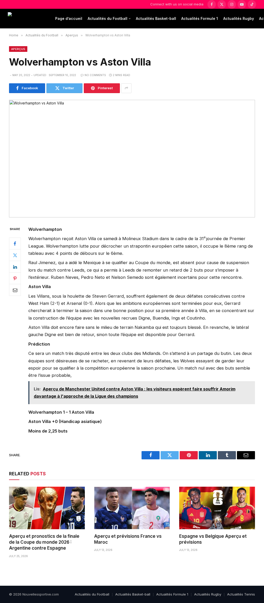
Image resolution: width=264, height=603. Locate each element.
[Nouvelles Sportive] (28, 19)
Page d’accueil (68, 18)
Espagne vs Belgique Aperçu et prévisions (213, 539)
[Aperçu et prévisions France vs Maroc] (132, 508)
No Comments (95, 75)
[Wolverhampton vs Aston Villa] (132, 158)
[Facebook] (15, 243)
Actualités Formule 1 (199, 18)
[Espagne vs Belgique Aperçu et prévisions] (217, 508)
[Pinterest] (15, 278)
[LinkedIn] (15, 267)
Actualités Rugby (238, 18)
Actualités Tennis (241, 594)
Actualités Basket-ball (156, 18)
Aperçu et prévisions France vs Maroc (128, 539)
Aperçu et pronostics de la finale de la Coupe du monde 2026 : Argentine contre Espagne (44, 542)
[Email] (15, 290)
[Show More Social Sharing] (126, 88)
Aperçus (18, 49)
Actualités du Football (107, 18)
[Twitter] (15, 255)
